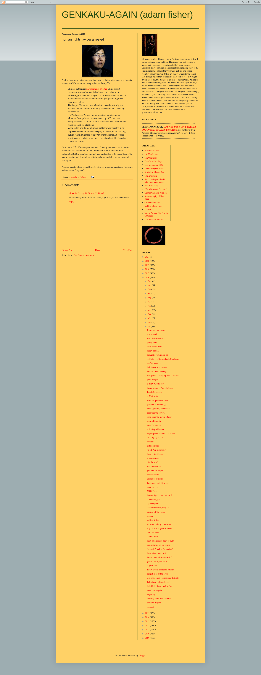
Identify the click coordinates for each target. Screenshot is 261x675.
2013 (147, 621)
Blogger (142, 655)
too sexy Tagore (154, 602)
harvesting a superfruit (156, 553)
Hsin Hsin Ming (151, 185)
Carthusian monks (152, 202)
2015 (147, 613)
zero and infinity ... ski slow (159, 524)
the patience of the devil (157, 573)
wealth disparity (154, 466)
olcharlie (73, 193)
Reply (71, 201)
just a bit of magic (155, 470)
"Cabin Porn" (153, 536)
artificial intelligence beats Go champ (163, 359)
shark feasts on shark (156, 338)
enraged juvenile (154, 420)
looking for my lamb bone (158, 408)
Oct (149, 289)
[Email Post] (92, 177)
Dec (150, 281)
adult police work (154, 346)
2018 (147, 269)
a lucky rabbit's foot (155, 383)
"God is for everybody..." (158, 507)
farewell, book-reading (156, 371)
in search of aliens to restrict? (159, 557)
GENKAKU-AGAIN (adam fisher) (127, 15)
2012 (147, 625)
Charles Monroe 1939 (154, 164)
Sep (149, 293)
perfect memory (154, 363)
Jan (149, 326)
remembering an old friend (158, 544)
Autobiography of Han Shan (154, 197)
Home (97, 250)
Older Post (127, 250)
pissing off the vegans (156, 511)
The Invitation (151, 175)
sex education (153, 458)
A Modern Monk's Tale (154, 172)
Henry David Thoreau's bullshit (160, 569)
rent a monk (152, 334)
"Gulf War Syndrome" (156, 449)
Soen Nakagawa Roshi (154, 168)
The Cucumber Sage (153, 161)
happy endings (153, 350)
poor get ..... (152, 487)
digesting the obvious (156, 412)
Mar (150, 318)
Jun (149, 305)
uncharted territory (155, 478)
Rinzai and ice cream (156, 330)
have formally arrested (96, 88)
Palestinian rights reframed (158, 582)
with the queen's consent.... (158, 400)
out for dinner (153, 532)
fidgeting (151, 594)
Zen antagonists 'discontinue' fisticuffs (163, 577)
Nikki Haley (152, 491)
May (150, 310)
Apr (150, 314)
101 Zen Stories (151, 154)
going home (152, 342)
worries (150, 441)
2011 (147, 629)
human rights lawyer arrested (159, 495)
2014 (147, 617)
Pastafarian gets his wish (157, 482)
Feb (149, 322)
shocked (150, 606)
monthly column (154, 425)
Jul (149, 301)
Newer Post (67, 250)
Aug (150, 297)
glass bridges (152, 379)
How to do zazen (152, 150)
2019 (147, 265)
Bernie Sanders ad (155, 392)
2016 (147, 277)
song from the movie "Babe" (159, 416)
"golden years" (153, 503)
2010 (147, 633)
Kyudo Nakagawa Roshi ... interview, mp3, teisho (156, 180)
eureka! (150, 515)
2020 (147, 260)
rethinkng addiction (155, 429)
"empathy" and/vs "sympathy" (160, 548)
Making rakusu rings (153, 206)
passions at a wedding (156, 404)
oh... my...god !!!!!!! (156, 437)
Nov (150, 285)
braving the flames (155, 454)
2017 (147, 273)
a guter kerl (152, 565)
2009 (147, 637)
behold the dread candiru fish (159, 586)
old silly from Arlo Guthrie (159, 598)
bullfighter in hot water (157, 367)
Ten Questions (151, 157)
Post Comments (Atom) (84, 255)
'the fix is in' (152, 462)
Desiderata (149, 209)
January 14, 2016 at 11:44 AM (91, 193)
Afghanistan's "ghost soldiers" (160, 528)
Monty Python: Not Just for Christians (156, 214)
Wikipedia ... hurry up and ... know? (163, 375)
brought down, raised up (157, 354)
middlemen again (154, 590)
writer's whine (153, 474)
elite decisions (153, 445)
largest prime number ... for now (161, 433)
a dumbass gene (153, 499)
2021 (147, 256)
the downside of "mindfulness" (160, 387)
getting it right (153, 520)
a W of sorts (152, 396)
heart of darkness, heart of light (160, 540)
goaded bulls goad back (157, 561)
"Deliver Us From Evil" (155, 219)
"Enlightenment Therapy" (156, 189)
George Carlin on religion (156, 192)
